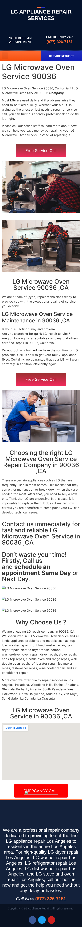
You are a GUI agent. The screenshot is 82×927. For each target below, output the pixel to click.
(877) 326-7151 (60, 42)
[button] (5, 55)
